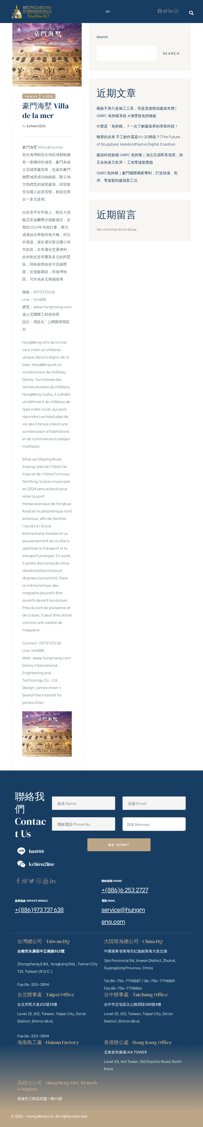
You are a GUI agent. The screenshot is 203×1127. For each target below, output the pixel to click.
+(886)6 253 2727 (125, 889)
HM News (31, 96)
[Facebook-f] (159, 11)
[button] (191, 13)
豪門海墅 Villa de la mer (45, 111)
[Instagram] (176, 11)
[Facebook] (18, 881)
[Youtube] (46, 881)
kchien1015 (36, 125)
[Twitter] (32, 881)
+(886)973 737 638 (39, 909)
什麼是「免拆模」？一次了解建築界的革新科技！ (137, 125)
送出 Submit (119, 844)
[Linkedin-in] (170, 11)
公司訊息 (48, 96)
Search (102, 36)
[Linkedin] (53, 881)
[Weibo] (165, 11)
